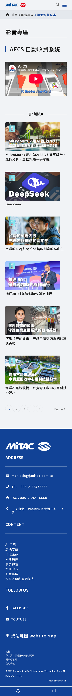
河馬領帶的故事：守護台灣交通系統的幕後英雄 (36, 340)
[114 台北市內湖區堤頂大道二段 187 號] (7, 509)
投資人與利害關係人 (19, 579)
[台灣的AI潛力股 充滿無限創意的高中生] (36, 231)
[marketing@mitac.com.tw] (7, 476)
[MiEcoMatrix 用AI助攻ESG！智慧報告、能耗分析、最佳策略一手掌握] (36, 136)
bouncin (62, 680)
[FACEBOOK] (7, 608)
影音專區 (27, 15)
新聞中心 (11, 569)
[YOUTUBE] (7, 619)
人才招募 (11, 559)
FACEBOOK (20, 608)
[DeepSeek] (36, 186)
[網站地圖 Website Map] (7, 635)
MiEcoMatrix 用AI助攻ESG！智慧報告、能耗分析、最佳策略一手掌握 (35, 157)
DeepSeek (13, 204)
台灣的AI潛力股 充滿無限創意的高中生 (34, 248)
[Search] (56, 5)
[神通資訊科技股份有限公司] (29, 5)
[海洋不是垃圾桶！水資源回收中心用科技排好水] (36, 370)
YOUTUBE (19, 619)
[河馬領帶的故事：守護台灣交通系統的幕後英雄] (36, 320)
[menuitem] (56, 5)
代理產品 (11, 554)
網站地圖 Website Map (33, 636)
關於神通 (11, 564)
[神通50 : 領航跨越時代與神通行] (36, 275)
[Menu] (64, 5)
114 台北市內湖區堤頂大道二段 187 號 (37, 510)
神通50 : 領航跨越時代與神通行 (28, 293)
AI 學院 (10, 544)
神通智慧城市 (46, 15)
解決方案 (11, 549)
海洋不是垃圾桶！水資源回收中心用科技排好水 (36, 390)
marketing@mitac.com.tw (32, 475)
